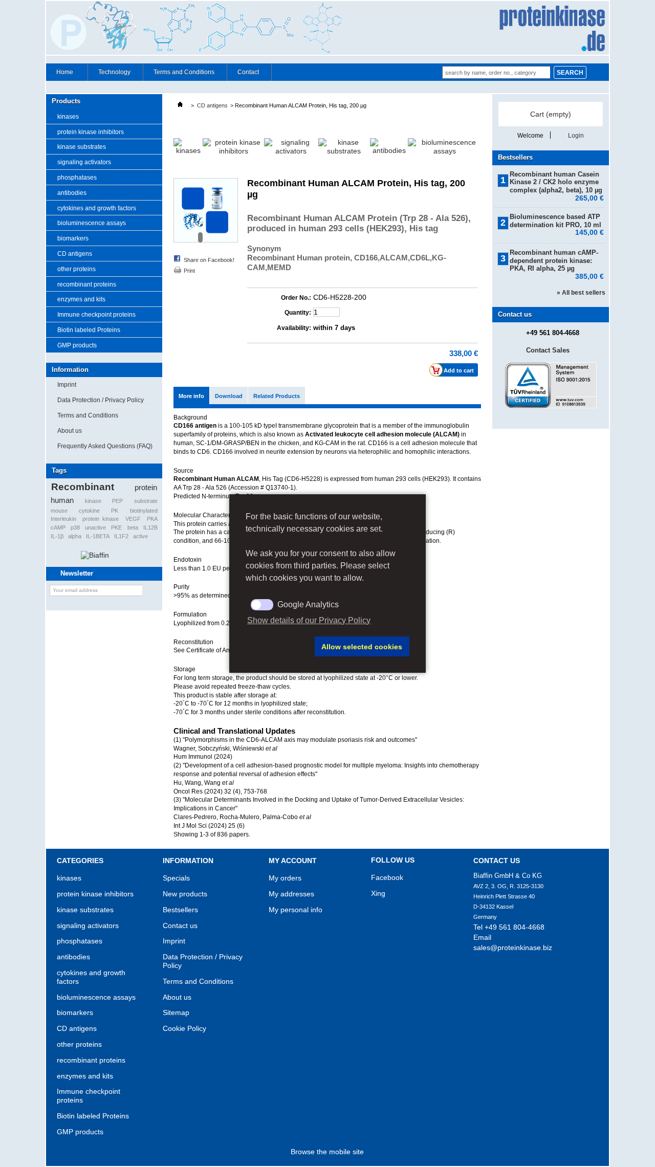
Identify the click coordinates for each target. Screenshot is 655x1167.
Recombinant (82, 486)
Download (229, 396)
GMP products (77, 345)
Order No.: (296, 297)
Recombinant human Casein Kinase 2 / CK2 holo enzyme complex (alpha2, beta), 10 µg (557, 182)
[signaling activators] (291, 151)
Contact (248, 72)
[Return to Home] (180, 105)
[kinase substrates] (344, 151)
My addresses (291, 894)
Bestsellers (515, 157)
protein (146, 487)
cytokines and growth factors (96, 208)
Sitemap (176, 1012)
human (62, 500)
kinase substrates (81, 146)
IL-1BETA (98, 536)
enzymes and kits (81, 299)
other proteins (76, 269)
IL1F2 (121, 536)
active (140, 536)
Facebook (387, 877)
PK (114, 511)
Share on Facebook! (209, 260)
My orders (285, 878)
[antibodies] (389, 150)
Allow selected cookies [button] (361, 647)
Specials (176, 878)
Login (576, 135)
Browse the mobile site (327, 1152)
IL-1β (57, 536)
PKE (116, 527)
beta (132, 527)
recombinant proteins (86, 284)
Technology (114, 72)
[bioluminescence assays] (444, 151)
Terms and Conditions (184, 72)
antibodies (71, 192)
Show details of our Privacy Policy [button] (308, 620)
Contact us (180, 925)
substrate (146, 501)
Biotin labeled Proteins (88, 330)
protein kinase (100, 519)
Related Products (276, 396)
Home (59, 75)
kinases (68, 116)
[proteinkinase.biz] (327, 28)
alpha (74, 536)
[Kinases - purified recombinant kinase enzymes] (188, 150)
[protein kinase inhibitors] (233, 151)
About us (69, 430)
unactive (95, 527)
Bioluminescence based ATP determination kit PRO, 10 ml (557, 221)
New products (185, 894)
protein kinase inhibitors (90, 132)
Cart (550, 114)
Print (189, 271)
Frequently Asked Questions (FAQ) (104, 446)
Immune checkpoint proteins (96, 314)
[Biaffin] (95, 555)
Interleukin (63, 519)
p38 (75, 527)
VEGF (133, 519)
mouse (59, 511)
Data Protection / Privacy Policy (100, 400)
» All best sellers (581, 292)
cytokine (89, 511)
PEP (117, 501)
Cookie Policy (184, 1028)
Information (70, 369)
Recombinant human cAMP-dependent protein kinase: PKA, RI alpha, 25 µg (557, 261)
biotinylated (144, 511)
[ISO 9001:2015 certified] (551, 406)
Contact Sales (548, 350)
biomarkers (73, 238)
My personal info (295, 910)
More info (191, 396)
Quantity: (298, 312)
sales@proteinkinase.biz (512, 947)
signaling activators (84, 162)
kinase (93, 501)
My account (293, 860)
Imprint (66, 384)
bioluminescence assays (91, 223)
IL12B (150, 527)
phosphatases (77, 177)
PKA (152, 519)
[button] (278, 647)
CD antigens (74, 253)
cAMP (58, 527)
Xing (378, 893)
